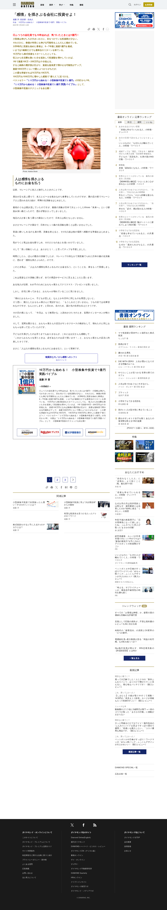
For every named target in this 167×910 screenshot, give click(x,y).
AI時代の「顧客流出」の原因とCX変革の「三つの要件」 (134, 631)
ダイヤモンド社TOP (132, 837)
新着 (42, 4)
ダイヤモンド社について (134, 832)
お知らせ (127, 850)
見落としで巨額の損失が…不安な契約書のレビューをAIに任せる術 (134, 622)
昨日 (130, 122)
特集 (72, 4)
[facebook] (83, 825)
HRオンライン (76, 877)
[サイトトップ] (27, 4)
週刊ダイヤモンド (78, 842)
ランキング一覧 (134, 264)
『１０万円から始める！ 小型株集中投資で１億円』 (50, 80)
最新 (120, 122)
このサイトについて (30, 837)
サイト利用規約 (28, 850)
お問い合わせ (27, 873)
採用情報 (127, 846)
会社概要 (127, 842)
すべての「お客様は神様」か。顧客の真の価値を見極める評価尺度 (134, 613)
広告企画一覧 (121, 773)
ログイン (137, 4)
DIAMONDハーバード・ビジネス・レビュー (88, 846)
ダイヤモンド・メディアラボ (82, 890)
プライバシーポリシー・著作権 (34, 859)
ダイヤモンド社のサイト (81, 832)
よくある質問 (27, 864)
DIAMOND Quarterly (79, 873)
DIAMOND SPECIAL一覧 (126, 767)
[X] (72, 825)
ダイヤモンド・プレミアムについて (36, 842)
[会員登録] (148, 4)
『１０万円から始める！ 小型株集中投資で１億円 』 (45, 84)
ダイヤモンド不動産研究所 (81, 868)
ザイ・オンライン (78, 859)
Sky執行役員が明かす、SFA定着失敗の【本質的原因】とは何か (134, 649)
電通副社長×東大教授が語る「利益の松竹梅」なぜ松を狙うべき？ (134, 640)
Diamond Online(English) (81, 837)
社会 (14, 22)
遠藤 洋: (23, 19)
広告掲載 (25, 868)
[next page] (73, 479)
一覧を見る (135, 658)
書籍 (81, 4)
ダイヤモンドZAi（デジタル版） (83, 850)
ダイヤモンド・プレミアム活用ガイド (37, 846)
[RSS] (95, 825)
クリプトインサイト (79, 882)
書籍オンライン (77, 855)
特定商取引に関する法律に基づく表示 (37, 855)
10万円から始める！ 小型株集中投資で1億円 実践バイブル (43, 22)
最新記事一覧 (135, 751)
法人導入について (29, 877)
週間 (139, 122)
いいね (149, 122)
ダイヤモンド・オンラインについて (37, 832)
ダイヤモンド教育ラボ (79, 886)
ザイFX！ (75, 864)
